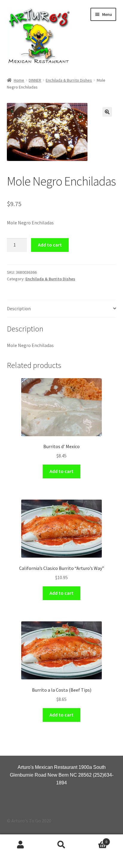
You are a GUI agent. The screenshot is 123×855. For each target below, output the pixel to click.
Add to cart (50, 245)
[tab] (61, 309)
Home (19, 80)
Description (19, 308)
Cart (94, 839)
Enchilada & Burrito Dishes (69, 80)
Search (61, 845)
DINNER (35, 80)
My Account (20, 845)
